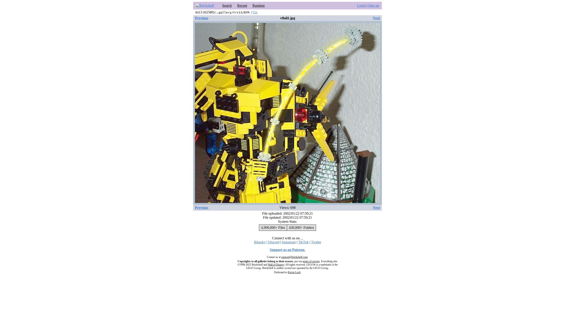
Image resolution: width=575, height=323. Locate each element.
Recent (242, 5)
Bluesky (260, 242)
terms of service (311, 261)
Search (227, 5)
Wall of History (276, 264)
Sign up (373, 5)
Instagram (289, 242)
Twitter (316, 242)
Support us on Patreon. (287, 250)
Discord (273, 242)
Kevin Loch (294, 272)
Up (255, 12)
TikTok (303, 242)
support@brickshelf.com (294, 257)
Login (361, 5)
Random (258, 5)
